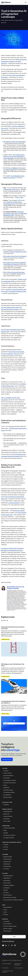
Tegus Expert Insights (8, 790)
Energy (5, 830)
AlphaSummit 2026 (7, 856)
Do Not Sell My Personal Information (7, 971)
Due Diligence (6, 887)
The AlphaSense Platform (9, 792)
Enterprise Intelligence (8, 775)
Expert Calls (6, 892)
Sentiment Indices (7, 931)
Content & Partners (7, 773)
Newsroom (5, 914)
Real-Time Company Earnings (9, 926)
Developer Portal (7, 861)
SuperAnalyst (6, 787)
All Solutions (6, 804)
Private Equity (6, 818)
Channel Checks (7, 882)
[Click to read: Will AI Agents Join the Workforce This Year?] (14, 686)
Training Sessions (7, 866)
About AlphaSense (7, 907)
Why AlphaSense (7, 794)
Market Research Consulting (9, 897)
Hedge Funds (6, 813)
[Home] (6, 2)
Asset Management (7, 811)
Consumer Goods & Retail (9, 828)
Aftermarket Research (8, 875)
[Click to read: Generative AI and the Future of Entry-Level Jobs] (14, 649)
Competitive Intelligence (8, 885)
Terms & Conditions (18, 967)
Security (5, 785)
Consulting (5, 844)
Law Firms (5, 847)
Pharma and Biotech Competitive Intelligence (13, 899)
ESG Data (5, 890)
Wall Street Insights (7, 797)
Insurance (5, 849)
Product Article (5, 713)
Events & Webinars (7, 923)
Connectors (6, 770)
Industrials (5, 832)
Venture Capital (6, 821)
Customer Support (7, 859)
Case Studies (6, 921)
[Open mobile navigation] (25, 2)
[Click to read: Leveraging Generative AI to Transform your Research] (14, 723)
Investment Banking (7, 816)
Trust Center (6, 868)
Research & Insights (7, 928)
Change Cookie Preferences (17, 964)
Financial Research (7, 895)
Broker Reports (6, 880)
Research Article (5, 639)
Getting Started (6, 864)
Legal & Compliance (6, 963)
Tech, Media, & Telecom (8, 837)
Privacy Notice (5, 967)
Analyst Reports (6, 878)
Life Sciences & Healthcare (9, 835)
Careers (5, 909)
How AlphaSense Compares (9, 780)
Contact (5, 912)
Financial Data (6, 777)
